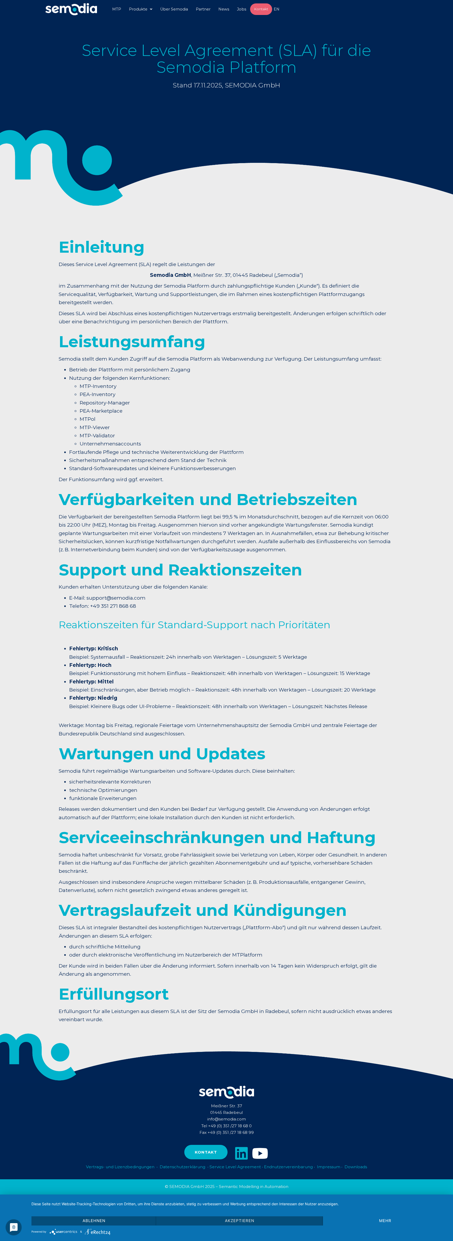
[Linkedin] (241, 1153)
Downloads (355, 1166)
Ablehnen (94, 1220)
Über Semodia (174, 9)
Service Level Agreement (235, 1166)
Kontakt (261, 9)
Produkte (138, 9)
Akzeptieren (239, 1220)
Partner (203, 9)
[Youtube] (260, 1153)
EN (276, 9)
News (223, 9)
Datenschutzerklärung (182, 1166)
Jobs (241, 9)
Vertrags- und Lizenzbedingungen (120, 1166)
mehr (385, 1220)
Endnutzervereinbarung (289, 1166)
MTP (116, 9)
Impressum (328, 1166)
